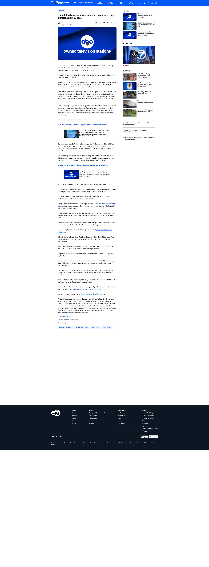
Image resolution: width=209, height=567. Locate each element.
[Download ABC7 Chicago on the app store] (145, 436)
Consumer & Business (124, 426)
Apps (73, 426)
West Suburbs (110, 2)
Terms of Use (97, 442)
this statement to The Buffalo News (92, 294)
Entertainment (121, 423)
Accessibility (145, 423)
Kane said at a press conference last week (86, 289)
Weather (74, 415)
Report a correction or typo (64, 316)
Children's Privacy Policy (74, 442)
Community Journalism (148, 418)
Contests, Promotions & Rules (150, 428)
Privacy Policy (54, 442)
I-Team (119, 418)
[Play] (139, 55)
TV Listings (144, 420)
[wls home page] (55, 413)
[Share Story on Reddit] (103, 22)
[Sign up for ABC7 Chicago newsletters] (64, 436)
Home (74, 413)
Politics (120, 420)
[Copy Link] (115, 22)
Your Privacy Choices (63, 442)
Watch (74, 420)
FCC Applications (125, 442)
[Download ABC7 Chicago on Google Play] (153, 436)
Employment (145, 426)
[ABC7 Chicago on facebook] (53, 436)
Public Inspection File (115, 442)
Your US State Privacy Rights (87, 442)
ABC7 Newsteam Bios (148, 415)
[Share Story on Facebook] (96, 22)
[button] (52, 2)
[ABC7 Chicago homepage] (61, 3)
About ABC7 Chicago (147, 413)
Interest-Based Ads (105, 442)
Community (145, 431)
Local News (121, 413)
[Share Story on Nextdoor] (107, 22)
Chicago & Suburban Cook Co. (85, 2)
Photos (74, 423)
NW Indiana (131, 2)
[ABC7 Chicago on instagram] (60, 436)
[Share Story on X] (100, 22)
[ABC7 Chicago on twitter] (56, 436)
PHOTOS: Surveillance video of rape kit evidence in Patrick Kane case (83, 125)
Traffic (74, 418)
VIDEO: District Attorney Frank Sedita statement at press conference (83, 165)
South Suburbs (120, 2)
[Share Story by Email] (111, 22)
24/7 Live (73, 2)
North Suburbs (99, 2)
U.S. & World (121, 415)
